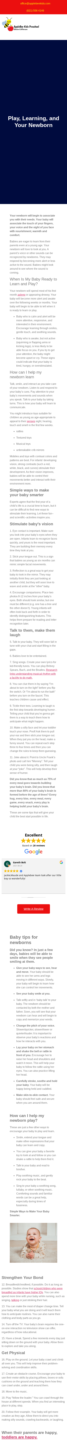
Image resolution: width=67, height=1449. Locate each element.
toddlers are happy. (19, 1437)
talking (15, 1300)
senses (31, 421)
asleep (21, 294)
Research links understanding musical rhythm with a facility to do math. (33, 674)
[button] (33, 35)
